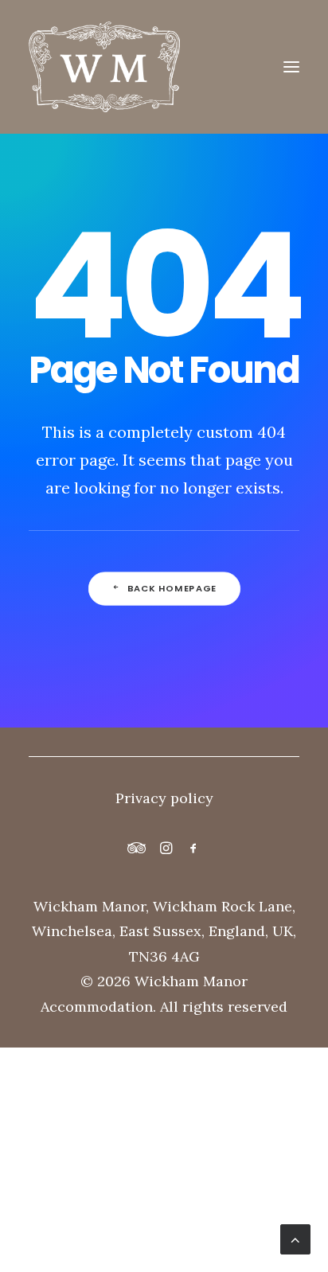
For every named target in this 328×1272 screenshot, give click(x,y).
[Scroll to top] (295, 1238)
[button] (291, 67)
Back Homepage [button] (172, 588)
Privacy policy (164, 798)
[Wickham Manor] (164, 66)
